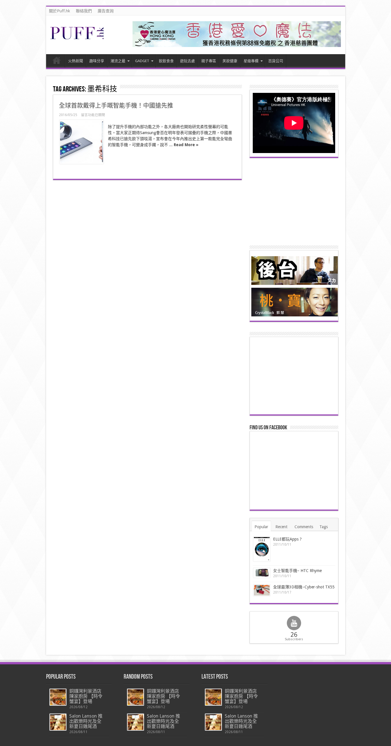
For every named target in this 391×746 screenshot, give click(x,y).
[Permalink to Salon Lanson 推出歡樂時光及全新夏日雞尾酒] (58, 722)
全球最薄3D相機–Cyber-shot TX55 (304, 587)
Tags (323, 526)
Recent (281, 526)
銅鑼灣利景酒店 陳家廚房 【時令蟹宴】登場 (85, 696)
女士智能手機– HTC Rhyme (297, 570)
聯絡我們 (84, 11)
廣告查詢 (106, 11)
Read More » (186, 144)
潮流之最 (117, 61)
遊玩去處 (187, 61)
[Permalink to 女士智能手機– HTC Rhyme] (262, 573)
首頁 (57, 61)
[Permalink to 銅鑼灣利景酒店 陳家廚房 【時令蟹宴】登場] (58, 697)
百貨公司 (275, 61)
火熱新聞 (75, 61)
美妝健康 (229, 61)
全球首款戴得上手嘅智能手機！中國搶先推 (116, 105)
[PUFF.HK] (77, 38)
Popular (261, 526)
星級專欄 (251, 61)
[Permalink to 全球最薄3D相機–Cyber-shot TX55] (262, 590)
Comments (304, 526)
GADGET (142, 61)
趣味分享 (96, 61)
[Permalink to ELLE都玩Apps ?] (262, 549)
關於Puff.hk (59, 11)
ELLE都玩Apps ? (287, 539)
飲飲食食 (166, 61)
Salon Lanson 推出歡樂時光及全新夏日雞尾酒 (85, 721)
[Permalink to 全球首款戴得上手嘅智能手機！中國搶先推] (81, 141)
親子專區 (208, 61)
